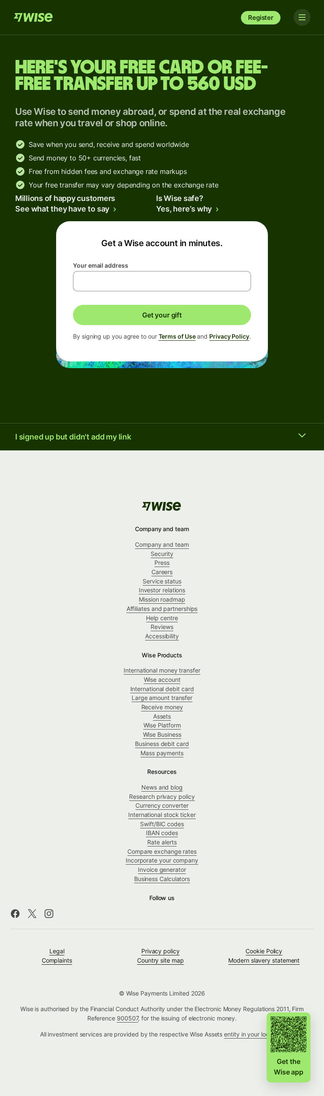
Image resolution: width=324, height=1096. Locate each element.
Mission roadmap (162, 599)
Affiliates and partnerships (162, 608)
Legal (57, 951)
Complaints (57, 960)
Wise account (162, 679)
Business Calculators (162, 878)
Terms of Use (177, 336)
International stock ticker (162, 814)
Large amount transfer (162, 697)
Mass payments (162, 753)
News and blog (162, 787)
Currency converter (162, 805)
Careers (162, 571)
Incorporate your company (162, 860)
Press (162, 562)
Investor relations (162, 590)
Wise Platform (162, 725)
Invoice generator (162, 869)
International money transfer (162, 670)
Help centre (162, 617)
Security (162, 553)
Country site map (160, 960)
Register (260, 18)
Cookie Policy (264, 951)
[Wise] (34, 17)
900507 (127, 1018)
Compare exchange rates (162, 851)
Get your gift (162, 315)
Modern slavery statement (264, 960)
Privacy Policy (229, 336)
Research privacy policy (161, 796)
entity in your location (253, 1034)
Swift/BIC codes (162, 823)
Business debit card (162, 743)
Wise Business (162, 734)
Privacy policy (160, 951)
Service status (162, 581)
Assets (162, 716)
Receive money (162, 707)
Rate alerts (161, 842)
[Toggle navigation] (302, 17)
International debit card (162, 688)
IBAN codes (162, 832)
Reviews (162, 626)
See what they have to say (62, 208)
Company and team (162, 544)
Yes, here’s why (184, 208)
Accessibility (162, 636)
